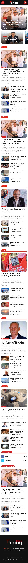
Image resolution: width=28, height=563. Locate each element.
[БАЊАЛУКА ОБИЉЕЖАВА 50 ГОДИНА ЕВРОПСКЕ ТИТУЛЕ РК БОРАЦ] (14, 330)
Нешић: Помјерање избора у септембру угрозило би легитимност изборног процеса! (18, 88)
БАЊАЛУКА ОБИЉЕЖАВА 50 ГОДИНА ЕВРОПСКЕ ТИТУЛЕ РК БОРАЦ (12, 343)
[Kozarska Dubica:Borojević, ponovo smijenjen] (5, 223)
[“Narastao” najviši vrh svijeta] (5, 290)
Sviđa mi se (24, 456)
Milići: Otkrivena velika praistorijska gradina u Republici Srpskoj (13, 410)
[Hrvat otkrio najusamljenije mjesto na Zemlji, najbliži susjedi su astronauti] (5, 312)
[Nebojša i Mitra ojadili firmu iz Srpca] (5, 244)
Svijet (3, 270)
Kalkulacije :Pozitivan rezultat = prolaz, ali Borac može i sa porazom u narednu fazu (17, 358)
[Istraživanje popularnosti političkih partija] (5, 110)
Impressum (19, 557)
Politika (4, 36)
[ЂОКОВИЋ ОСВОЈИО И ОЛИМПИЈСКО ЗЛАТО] (5, 366)
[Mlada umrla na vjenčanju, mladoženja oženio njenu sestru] (5, 305)
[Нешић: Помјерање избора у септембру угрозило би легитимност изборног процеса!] (12, 37)
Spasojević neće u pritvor (16, 235)
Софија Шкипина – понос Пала (17, 171)
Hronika (22, 548)
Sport (15, 550)
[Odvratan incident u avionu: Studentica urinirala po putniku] (5, 297)
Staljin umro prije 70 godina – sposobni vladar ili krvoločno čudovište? (11, 275)
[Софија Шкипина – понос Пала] (5, 173)
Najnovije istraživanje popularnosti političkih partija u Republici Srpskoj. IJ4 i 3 (18, 103)
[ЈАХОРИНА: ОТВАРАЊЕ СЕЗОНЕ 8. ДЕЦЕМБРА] (5, 380)
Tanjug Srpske (4, 75)
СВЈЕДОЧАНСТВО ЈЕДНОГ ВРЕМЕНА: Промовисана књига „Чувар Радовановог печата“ (12, 71)
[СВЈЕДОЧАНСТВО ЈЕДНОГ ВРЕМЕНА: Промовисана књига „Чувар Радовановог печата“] (14, 18)
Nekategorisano (5, 338)
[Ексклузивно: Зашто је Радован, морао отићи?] (5, 230)
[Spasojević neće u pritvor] (5, 237)
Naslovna (6, 548)
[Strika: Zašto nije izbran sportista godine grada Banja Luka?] (5, 373)
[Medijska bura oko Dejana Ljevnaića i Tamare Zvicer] (14, 198)
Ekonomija (9, 550)
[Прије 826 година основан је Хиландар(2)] (5, 439)
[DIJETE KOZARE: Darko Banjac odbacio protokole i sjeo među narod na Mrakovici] (5, 165)
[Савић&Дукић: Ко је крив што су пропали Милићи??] (5, 96)
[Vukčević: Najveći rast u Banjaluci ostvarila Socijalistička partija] (5, 424)
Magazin (20, 550)
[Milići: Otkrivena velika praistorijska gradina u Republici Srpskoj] (14, 398)
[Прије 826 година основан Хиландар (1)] (5, 446)
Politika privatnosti (11, 557)
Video (24, 550)
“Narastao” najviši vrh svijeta (16, 288)
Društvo (5, 18)
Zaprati (25, 460)
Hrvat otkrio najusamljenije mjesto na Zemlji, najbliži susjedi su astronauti (18, 312)
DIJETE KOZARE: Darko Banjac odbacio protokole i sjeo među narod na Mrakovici (17, 165)
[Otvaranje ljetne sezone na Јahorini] (5, 180)
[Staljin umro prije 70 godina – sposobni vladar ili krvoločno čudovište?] (14, 262)
